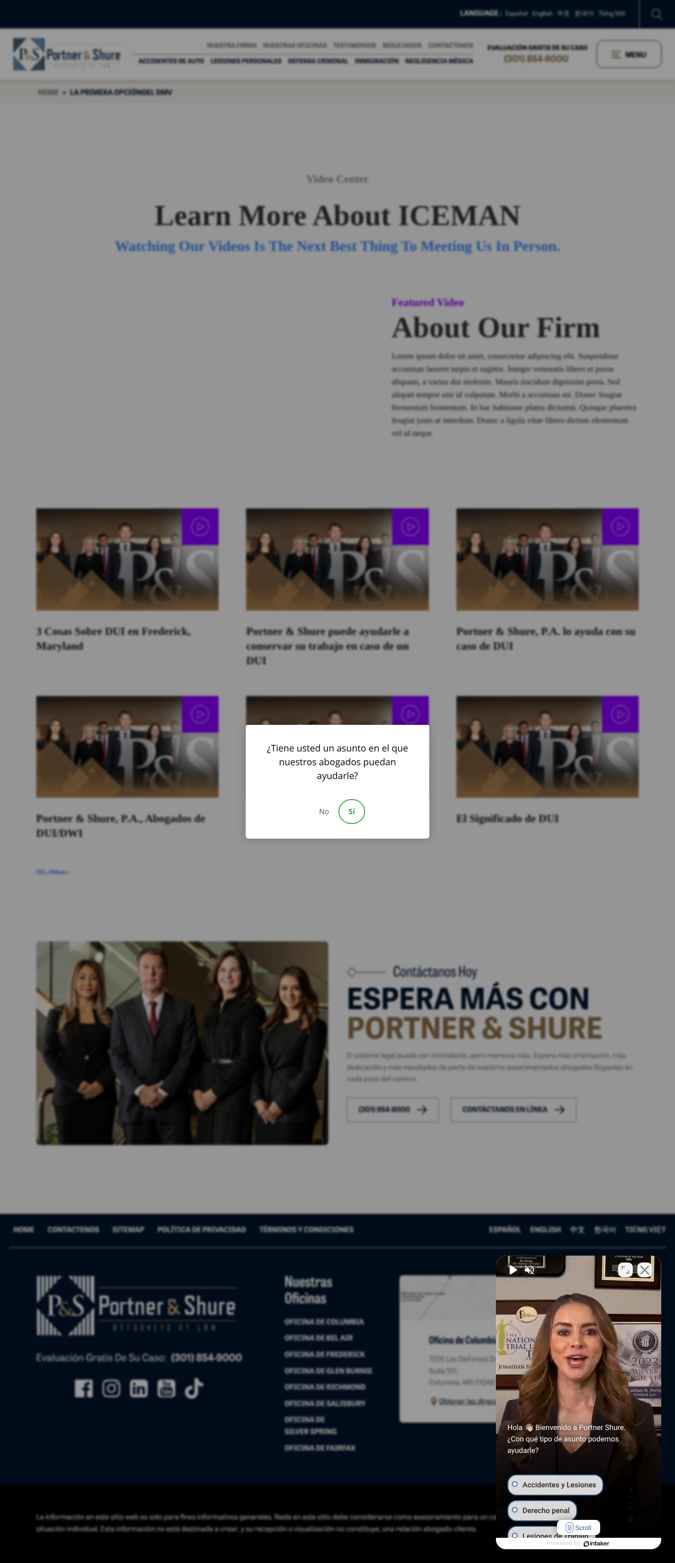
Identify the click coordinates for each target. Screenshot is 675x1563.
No (324, 812)
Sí (352, 812)
